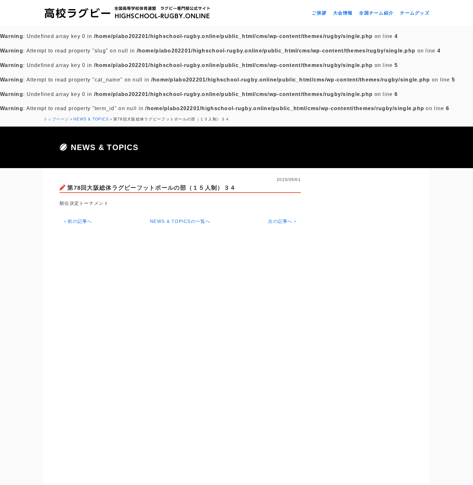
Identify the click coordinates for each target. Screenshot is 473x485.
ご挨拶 (319, 12)
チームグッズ (415, 12)
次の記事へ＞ (283, 221)
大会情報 (343, 12)
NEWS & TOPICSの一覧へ (180, 221)
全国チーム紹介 (376, 12)
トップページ (56, 119)
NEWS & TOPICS (91, 119)
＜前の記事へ (77, 221)
